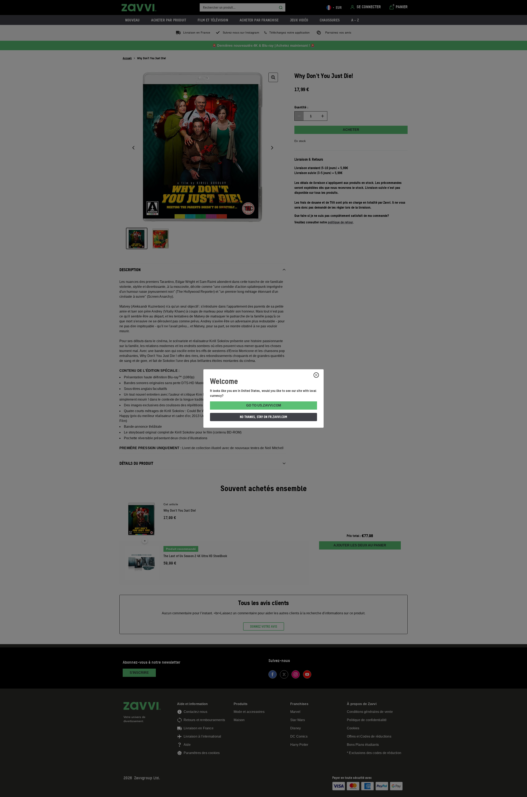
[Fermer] (316, 375)
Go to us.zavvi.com (263, 405)
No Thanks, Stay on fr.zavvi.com (263, 417)
